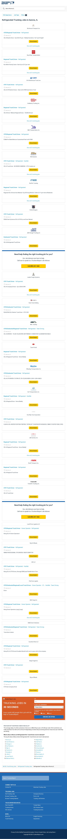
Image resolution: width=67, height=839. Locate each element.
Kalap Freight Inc (33, 660)
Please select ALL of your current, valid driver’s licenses (47, 711)
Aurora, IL (8, 739)
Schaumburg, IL (40, 748)
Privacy (13, 832)
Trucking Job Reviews (39, 798)
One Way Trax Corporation (33, 415)
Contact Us (8, 787)
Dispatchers (37, 818)
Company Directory (38, 794)
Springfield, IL (39, 750)
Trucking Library (9, 807)
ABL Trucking (33, 324)
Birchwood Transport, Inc (33, 28)
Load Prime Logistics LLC (33, 524)
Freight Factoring (38, 816)
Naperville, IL (39, 739)
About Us (7, 816)
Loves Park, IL (9, 756)
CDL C (50, 713)
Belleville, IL (39, 758)
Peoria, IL (38, 752)
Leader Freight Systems (33, 277)
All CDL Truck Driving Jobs (9, 766)
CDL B (43, 713)
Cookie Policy (42, 832)
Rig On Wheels (33, 543)
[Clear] (64, 8)
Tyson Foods (33, 347)
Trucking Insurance (38, 809)
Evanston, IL (9, 750)
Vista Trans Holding (33, 303)
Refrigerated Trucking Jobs (25, 766)
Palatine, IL (39, 744)
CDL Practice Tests (38, 807)
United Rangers (34, 210)
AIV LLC (33, 562)
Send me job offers (49, 717)
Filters (23, 15)
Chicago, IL (9, 744)
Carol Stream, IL (10, 741)
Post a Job (36, 796)
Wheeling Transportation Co (33, 369)
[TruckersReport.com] (7, 3)
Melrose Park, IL (10, 758)
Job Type (16, 15)
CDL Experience (7, 15)
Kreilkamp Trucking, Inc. (34, 103)
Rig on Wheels (33, 677)
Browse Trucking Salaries (11, 798)
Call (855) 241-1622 (33, 266)
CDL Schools (8, 809)
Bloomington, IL (40, 754)
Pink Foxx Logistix (33, 581)
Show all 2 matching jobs (33, 46)
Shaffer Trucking (33, 183)
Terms (36, 832)
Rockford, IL (39, 746)
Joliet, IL (8, 754)
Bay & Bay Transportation (33, 55)
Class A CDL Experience (40, 704)
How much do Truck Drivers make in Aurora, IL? (16, 725)
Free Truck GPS (9, 805)
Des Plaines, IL (9, 746)
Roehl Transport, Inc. (33, 463)
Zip (35, 698)
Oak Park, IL (39, 741)
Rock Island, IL (39, 756)
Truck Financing (9, 818)
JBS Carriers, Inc (33, 437)
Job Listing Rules (50, 832)
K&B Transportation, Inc (34, 130)
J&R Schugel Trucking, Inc (33, 233)
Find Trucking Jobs (10, 794)
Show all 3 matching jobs (33, 72)
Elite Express (33, 156)
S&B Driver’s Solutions (33, 622)
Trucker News (37, 805)
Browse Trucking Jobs (11, 796)
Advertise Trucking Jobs (40, 787)
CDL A (36, 713)
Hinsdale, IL (9, 752)
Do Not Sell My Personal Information (25, 832)
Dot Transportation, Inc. (33, 392)
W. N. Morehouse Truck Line (34, 80)
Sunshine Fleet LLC (33, 641)
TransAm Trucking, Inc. (33, 483)
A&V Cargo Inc (33, 600)
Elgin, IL (8, 748)
